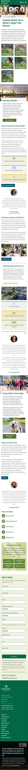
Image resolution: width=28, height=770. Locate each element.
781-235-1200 (13, 678)
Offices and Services (5, 723)
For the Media (4, 735)
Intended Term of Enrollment (9, 613)
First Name (5, 586)
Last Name (5, 593)
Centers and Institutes (5, 737)
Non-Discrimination (5, 733)
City (3, 641)
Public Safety (4, 719)
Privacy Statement (14, 765)
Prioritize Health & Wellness (10, 436)
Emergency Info (4, 725)
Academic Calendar (5, 717)
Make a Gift (3, 714)
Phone (3, 619)
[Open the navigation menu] (26, 2)
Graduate (4, 3)
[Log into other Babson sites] (21, 2)
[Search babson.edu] (23, 2)
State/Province (6, 635)
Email (3, 599)
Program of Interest (7, 606)
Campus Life (4, 478)
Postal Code (5, 648)
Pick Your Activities (6, 259)
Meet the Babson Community (8, 185)
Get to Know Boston (9, 120)
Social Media (4, 721)
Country (4, 628)
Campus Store (4, 727)
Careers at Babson (5, 731)
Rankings (3, 729)
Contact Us (4, 701)
